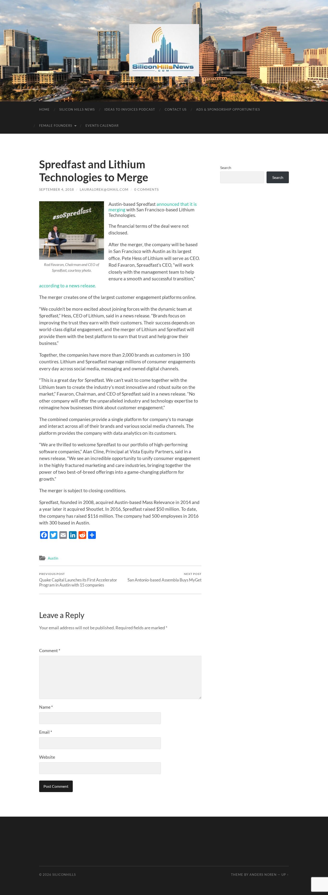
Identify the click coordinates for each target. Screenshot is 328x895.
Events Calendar (102, 125)
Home (44, 109)
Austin (53, 558)
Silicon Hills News (77, 109)
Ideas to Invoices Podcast (129, 109)
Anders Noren (263, 874)
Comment (49, 650)
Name (46, 707)
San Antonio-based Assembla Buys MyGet (164, 577)
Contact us (176, 109)
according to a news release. (67, 285)
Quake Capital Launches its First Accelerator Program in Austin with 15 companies (78, 579)
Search (225, 167)
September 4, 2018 (56, 189)
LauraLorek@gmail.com (104, 189)
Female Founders (55, 125)
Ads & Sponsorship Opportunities (228, 109)
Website (47, 757)
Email (45, 732)
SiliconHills (64, 874)
